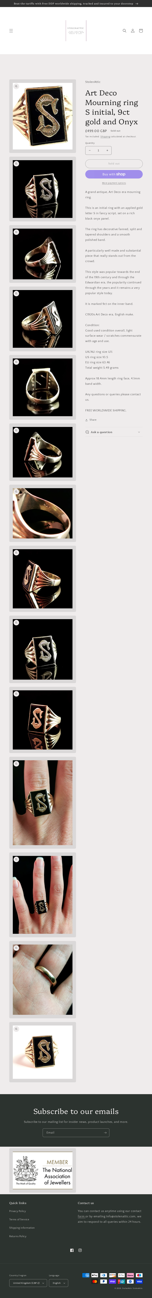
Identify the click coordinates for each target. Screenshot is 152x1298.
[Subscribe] (105, 1132)
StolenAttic (127, 1288)
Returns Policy (17, 1236)
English (57, 1283)
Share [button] (93, 419)
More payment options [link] (114, 183)
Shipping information (22, 1227)
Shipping (105, 136)
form (81, 1216)
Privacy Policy (17, 1211)
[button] (11, 31)
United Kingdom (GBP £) (26, 1283)
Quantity (90, 143)
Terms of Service (19, 1219)
